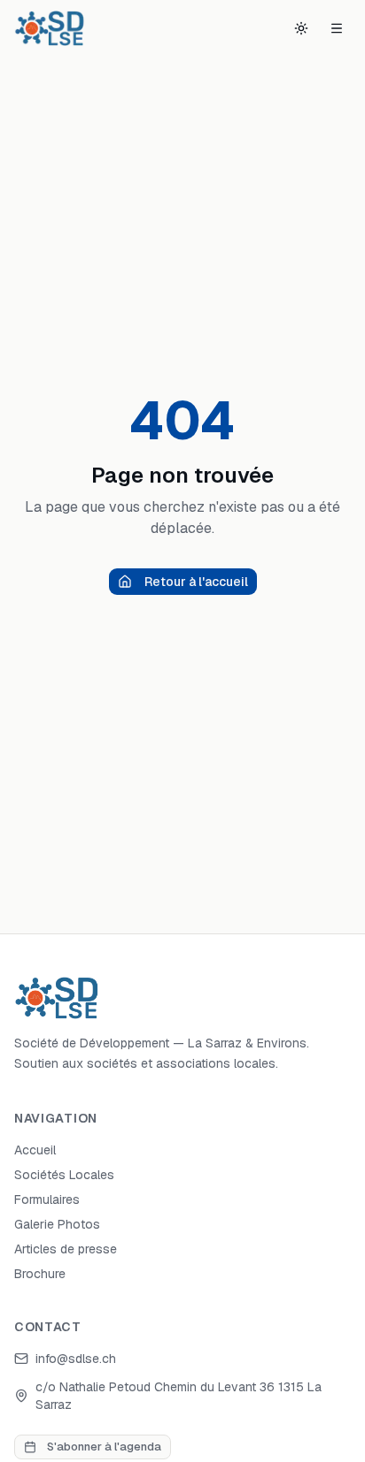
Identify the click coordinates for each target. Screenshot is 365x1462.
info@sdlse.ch (75, 1359)
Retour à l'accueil (196, 582)
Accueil (35, 1150)
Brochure (40, 1274)
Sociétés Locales (64, 1175)
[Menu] (336, 28)
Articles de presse (65, 1249)
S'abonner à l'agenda (104, 1446)
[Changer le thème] (301, 28)
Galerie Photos (57, 1224)
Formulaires (47, 1199)
